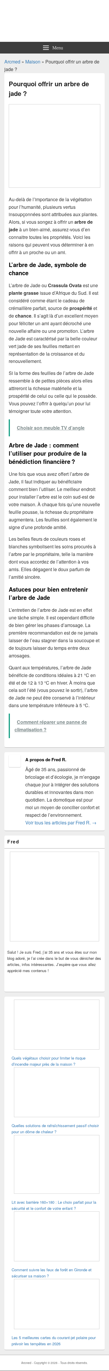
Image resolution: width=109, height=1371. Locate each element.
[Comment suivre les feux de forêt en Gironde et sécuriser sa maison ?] (57, 1237)
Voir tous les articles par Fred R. (61, 822)
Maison (32, 61)
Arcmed (12, 61)
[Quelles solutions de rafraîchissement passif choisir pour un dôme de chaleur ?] (57, 1093)
